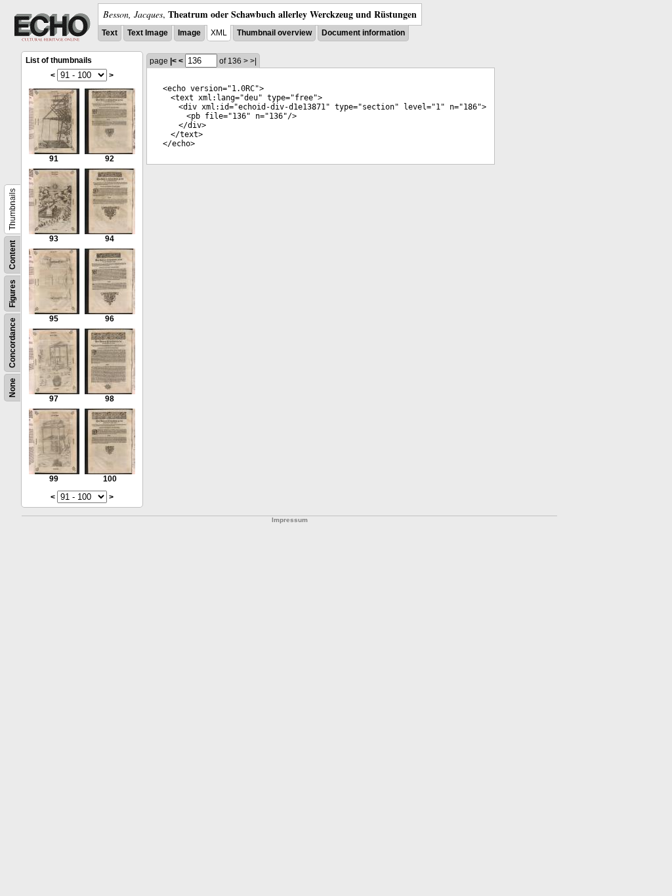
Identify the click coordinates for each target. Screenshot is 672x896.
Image (189, 32)
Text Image (147, 32)
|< (173, 61)
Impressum (290, 519)
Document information (363, 32)
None (12, 387)
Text (109, 32)
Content (12, 255)
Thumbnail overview (274, 32)
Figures (12, 293)
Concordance (12, 342)
